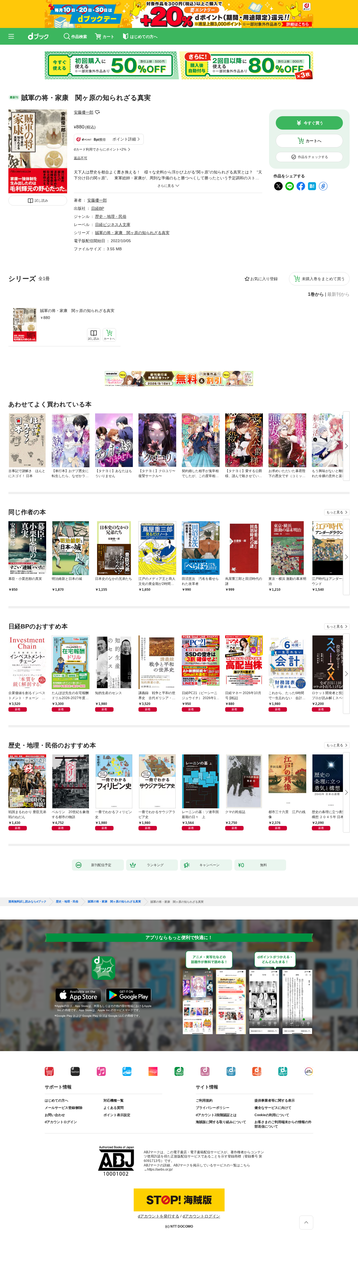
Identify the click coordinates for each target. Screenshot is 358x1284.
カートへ (313, 141)
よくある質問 (113, 1108)
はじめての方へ (56, 1100)
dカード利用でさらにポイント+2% (100, 149)
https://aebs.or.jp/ (160, 1169)
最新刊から (338, 294)
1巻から (316, 294)
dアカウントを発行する (158, 1216)
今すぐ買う (313, 123)
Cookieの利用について (272, 1115)
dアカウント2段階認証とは (216, 1115)
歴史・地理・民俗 (110, 216)
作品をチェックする (313, 157)
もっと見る (334, 512)
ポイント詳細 (124, 139)
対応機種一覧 (113, 1100)
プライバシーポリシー (212, 1108)
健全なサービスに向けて (273, 1108)
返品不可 (80, 158)
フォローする (97, 112)
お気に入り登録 (264, 279)
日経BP (97, 208)
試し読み (41, 201)
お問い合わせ (55, 1115)
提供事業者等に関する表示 (275, 1100)
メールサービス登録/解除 (64, 1108)
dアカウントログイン (61, 1122)
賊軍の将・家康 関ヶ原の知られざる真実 (77, 310)
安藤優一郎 (83, 112)
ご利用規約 (204, 1100)
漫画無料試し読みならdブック (27, 901)
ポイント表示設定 (116, 1115)
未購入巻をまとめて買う (323, 279)
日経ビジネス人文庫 (112, 224)
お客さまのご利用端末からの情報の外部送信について (283, 1124)
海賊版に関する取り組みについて (221, 1122)
